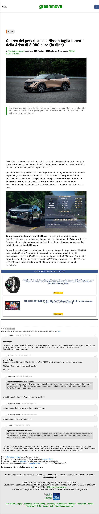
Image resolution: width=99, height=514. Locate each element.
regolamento (34, 463)
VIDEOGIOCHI (29, 474)
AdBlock (71, 504)
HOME (7, 474)
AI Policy (51, 504)
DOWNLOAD (52, 474)
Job (51, 506)
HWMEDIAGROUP (49, 477)
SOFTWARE (41, 474)
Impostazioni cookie (64, 506)
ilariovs (11, 355)
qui (32, 467)
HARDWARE (17, 474)
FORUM (90, 474)
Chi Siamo (10, 504)
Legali (19, 504)
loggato (23, 461)
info (59, 331)
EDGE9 (62, 474)
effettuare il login (12, 457)
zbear (10, 425)
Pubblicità (61, 504)
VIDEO (82, 474)
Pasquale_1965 (14, 403)
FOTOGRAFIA (72, 474)
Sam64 (11, 335)
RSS (39, 506)
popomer (11, 376)
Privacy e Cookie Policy (34, 504)
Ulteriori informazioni (56, 487)
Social (45, 506)
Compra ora (58, 293)
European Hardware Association (48, 497)
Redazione (81, 504)
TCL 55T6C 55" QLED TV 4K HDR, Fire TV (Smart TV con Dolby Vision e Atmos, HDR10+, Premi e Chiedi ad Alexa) (58, 302)
